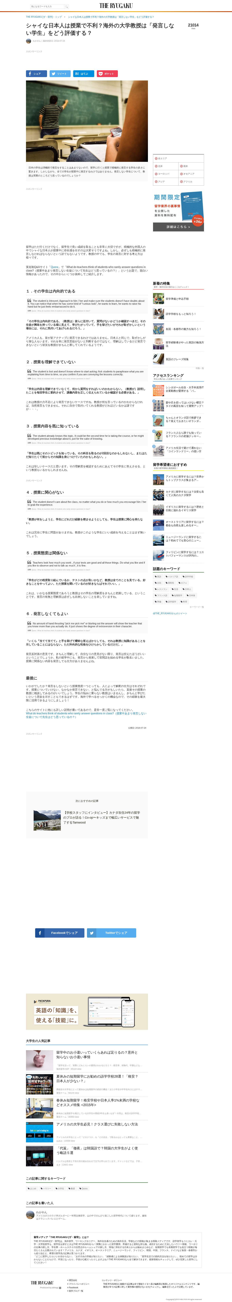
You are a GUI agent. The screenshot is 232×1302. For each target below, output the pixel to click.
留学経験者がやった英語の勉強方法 (185, 344)
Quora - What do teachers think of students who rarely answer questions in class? (61, 311)
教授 (73, 1188)
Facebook (73, 1287)
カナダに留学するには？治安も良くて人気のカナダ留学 (185, 493)
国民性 (171, 583)
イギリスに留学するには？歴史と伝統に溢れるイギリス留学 (185, 508)
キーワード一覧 (197, 607)
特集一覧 (200, 368)
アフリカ (187, 181)
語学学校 (189, 576)
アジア (161, 181)
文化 (159, 583)
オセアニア (188, 174)
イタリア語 (173, 576)
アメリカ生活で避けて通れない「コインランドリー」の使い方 (183, 449)
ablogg (55, 1288)
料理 (185, 602)
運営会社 (73, 1280)
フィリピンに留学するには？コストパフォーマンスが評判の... (185, 554)
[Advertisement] (87, 883)
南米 (185, 166)
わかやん (41, 1212)
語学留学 (172, 602)
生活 (176, 589)
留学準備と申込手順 (177, 298)
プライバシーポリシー (79, 1284)
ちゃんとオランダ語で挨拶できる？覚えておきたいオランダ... (183, 419)
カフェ (184, 583)
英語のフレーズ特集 (177, 359)
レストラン (162, 589)
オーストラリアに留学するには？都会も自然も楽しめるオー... (185, 523)
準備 (159, 602)
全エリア (162, 158)
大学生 (61, 1188)
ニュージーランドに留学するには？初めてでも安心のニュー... (183, 539)
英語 (159, 576)
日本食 (192, 595)
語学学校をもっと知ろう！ (181, 313)
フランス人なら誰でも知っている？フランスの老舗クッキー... (183, 434)
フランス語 (162, 595)
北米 (160, 166)
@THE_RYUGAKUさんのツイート (170, 613)
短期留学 (178, 595)
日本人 (188, 589)
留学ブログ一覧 (76, 1291)
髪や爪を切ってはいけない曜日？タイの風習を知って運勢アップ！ (185, 404)
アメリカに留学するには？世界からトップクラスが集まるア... (185, 478)
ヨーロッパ (163, 174)
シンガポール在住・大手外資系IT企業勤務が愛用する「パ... (185, 389)
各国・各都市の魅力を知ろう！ (183, 329)
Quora (54, 267)
